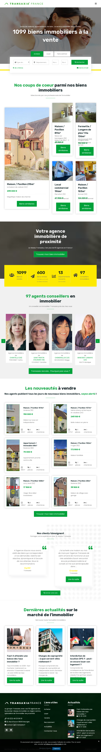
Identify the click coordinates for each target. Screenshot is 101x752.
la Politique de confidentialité (53, 744)
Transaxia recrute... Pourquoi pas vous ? (50, 371)
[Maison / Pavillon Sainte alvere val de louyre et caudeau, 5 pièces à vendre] (60, 418)
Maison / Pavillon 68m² (81, 481)
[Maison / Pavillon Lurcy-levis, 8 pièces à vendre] (13, 491)
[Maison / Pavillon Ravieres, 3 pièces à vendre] (60, 491)
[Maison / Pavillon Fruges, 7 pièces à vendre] (60, 453)
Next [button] (98, 341)
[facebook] (7, 730)
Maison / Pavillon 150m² (81, 443)
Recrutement (49, 722)
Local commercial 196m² (61, 188)
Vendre (47, 718)
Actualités (48, 726)
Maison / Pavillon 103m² (83, 188)
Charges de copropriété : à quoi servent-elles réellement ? (50, 659)
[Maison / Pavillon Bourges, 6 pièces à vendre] (13, 418)
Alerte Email (83, 68)
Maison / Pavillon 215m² (20, 184)
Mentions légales (45, 748)
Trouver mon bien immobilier (50, 514)
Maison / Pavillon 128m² (33, 481)
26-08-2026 (82, 716)
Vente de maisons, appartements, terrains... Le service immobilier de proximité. (50, 26)
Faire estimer (62, 54)
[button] (21, 62)
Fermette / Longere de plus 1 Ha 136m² (84, 131)
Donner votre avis (51, 593)
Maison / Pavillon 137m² (81, 408)
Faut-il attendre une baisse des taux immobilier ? (17, 659)
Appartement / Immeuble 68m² (30, 444)
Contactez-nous (50, 731)
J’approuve (56, 748)
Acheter (37, 54)
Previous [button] (3, 341)
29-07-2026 (82, 727)
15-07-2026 (82, 737)
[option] (15, 338)
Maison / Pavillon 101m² (33, 408)
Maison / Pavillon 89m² (60, 129)
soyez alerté (88, 393)
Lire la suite (73, 579)
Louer (48, 54)
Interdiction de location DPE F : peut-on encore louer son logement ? (81, 660)
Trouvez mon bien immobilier (50, 254)
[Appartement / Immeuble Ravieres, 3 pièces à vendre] (13, 455)
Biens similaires (26, 203)
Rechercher (80, 62)
